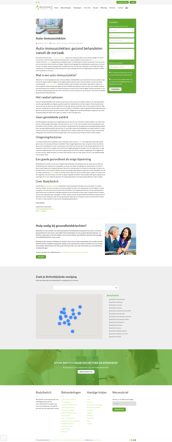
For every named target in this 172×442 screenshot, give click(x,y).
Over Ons (87, 8)
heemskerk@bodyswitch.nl (44, 209)
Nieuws (53, 43)
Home (56, 8)
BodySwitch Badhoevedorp (118, 331)
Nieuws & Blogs (62, 43)
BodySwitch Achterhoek (117, 299)
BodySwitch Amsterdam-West (119, 319)
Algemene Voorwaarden (77, 440)
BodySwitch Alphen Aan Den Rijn (120, 311)
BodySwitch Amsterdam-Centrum (120, 316)
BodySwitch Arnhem (115, 325)
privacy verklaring (115, 75)
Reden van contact (116, 63)
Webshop (104, 8)
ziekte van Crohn (97, 60)
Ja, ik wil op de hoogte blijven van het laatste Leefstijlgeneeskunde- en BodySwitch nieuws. (121, 81)
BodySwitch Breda (115, 336)
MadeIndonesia (97, 440)
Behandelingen (66, 8)
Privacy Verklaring (64, 440)
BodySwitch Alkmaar (116, 302)
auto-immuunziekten (58, 57)
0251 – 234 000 (41, 211)
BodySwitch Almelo (115, 305)
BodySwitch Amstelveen (117, 313)
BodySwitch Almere (115, 308)
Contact (120, 8)
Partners (112, 8)
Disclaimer (54, 440)
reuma (49, 62)
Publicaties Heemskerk (75, 43)
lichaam (52, 172)
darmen (79, 142)
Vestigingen (77, 8)
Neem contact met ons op (118, 26)
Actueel (95, 8)
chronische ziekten (51, 84)
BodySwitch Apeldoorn (117, 322)
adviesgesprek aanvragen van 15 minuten (74, 252)
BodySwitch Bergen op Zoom (118, 334)
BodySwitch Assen (115, 328)
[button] (77, 302)
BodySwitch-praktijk (50, 186)
